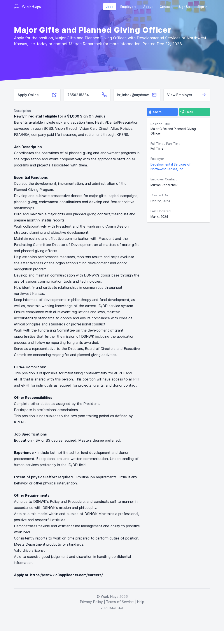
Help (140, 602)
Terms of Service (120, 602)
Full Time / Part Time (165, 143)
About (148, 7)
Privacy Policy (91, 602)
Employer (157, 159)
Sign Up (184, 7)
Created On (159, 195)
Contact (166, 7)
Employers (128, 7)
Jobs (109, 7)
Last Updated (160, 211)
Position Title (160, 124)
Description (22, 110)
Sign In (202, 7)
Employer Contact (163, 179)
